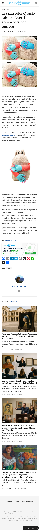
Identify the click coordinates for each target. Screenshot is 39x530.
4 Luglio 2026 (17, 394)
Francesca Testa (8, 488)
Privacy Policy (19, 501)
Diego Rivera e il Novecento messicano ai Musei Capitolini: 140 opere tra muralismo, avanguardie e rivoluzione (19, 474)
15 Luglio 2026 (17, 349)
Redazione (6, 349)
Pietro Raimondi (9, 31)
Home (3, 9)
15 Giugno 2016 (22, 31)
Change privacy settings (31, 528)
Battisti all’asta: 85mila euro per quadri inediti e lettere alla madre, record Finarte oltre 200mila (19, 427)
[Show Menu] (3, 3)
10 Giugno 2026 (21, 488)
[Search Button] (36, 3)
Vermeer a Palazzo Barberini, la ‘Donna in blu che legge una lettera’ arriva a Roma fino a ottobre (19, 336)
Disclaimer (29, 501)
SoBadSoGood (10, 240)
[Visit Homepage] (19, 3)
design (9, 268)
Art (8, 9)
